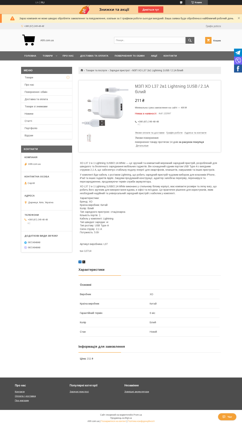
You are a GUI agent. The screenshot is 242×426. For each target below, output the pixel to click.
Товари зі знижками (36, 106)
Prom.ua (138, 415)
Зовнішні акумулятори (136, 391)
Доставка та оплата (94, 55)
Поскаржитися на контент (113, 421)
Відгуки (29, 135)
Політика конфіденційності (141, 421)
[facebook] (79, 262)
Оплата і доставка (25, 396)
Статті (28, 121)
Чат (230, 416)
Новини (29, 113)
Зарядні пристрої (120, 70)
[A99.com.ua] (28, 46)
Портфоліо (31, 128)
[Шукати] (189, 40)
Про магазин (22, 400)
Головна (30, 55)
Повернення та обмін (130, 55)
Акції (154, 55)
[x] (83, 262)
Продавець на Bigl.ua (121, 418)
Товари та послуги (96, 70)
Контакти (170, 55)
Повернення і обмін (36, 92)
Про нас (68, 55)
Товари (48, 55)
